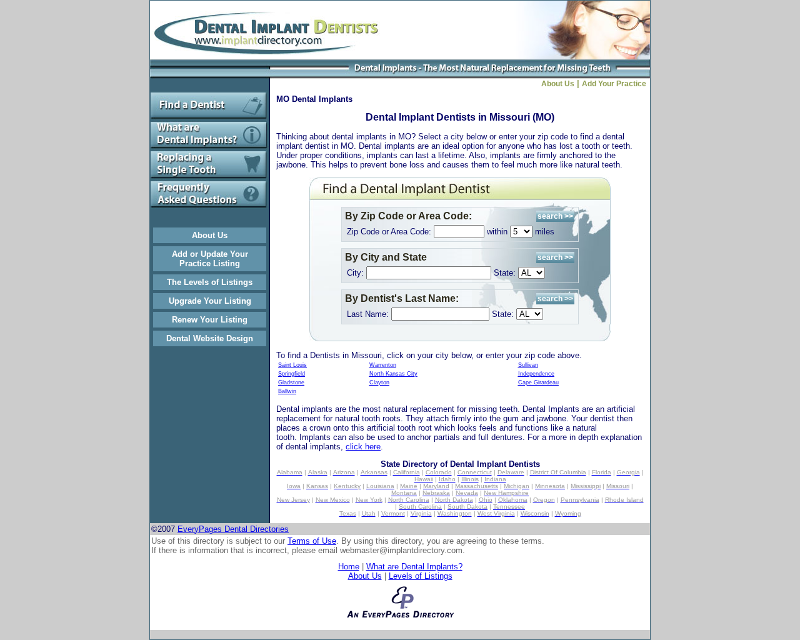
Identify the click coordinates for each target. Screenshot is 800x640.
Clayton (379, 382)
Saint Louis (292, 365)
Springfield (291, 374)
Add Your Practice (616, 83)
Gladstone (291, 382)
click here (363, 446)
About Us (210, 235)
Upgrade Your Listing (210, 301)
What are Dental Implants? (414, 566)
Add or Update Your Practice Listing (210, 258)
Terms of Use (312, 541)
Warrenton (382, 365)
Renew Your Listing (210, 319)
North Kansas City (393, 374)
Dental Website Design (209, 338)
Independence (536, 374)
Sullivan (528, 365)
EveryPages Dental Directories (233, 529)
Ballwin (287, 391)
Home (348, 566)
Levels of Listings (420, 576)
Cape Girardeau (538, 382)
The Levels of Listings (209, 282)
